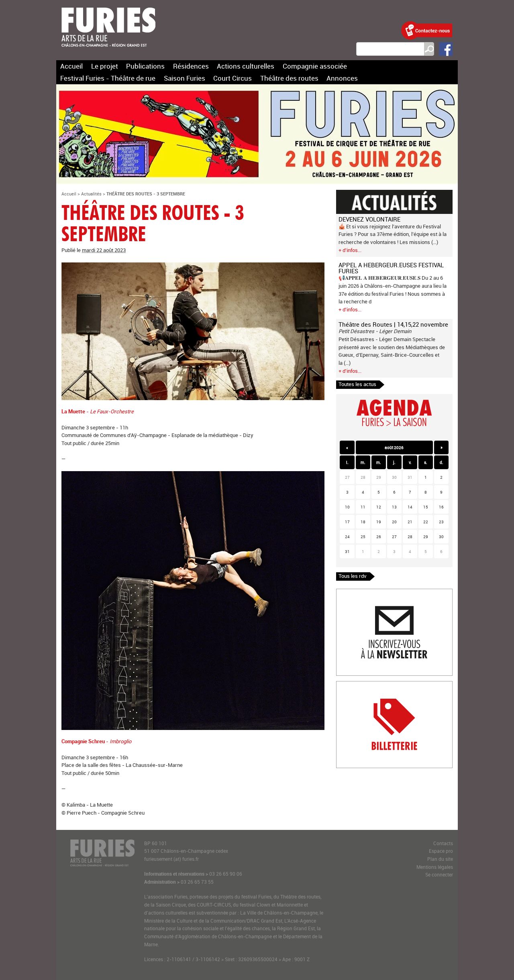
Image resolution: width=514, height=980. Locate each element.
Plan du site (440, 859)
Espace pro (441, 851)
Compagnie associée (315, 66)
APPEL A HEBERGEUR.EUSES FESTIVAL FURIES (391, 268)
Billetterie (347, 685)
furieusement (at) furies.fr (171, 859)
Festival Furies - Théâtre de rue (107, 78)
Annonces (342, 78)
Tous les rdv (353, 575)
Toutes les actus (357, 384)
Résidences (191, 66)
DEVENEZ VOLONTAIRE (369, 219)
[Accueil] (108, 51)
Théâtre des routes (289, 78)
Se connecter (439, 875)
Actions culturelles (245, 66)
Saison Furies (184, 78)
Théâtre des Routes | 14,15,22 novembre (393, 324)
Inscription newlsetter (362, 592)
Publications (145, 66)
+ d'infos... (350, 250)
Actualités (91, 194)
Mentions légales (434, 867)
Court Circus (232, 78)
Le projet (104, 66)
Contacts (443, 843)
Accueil (71, 66)
